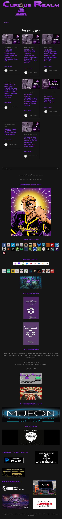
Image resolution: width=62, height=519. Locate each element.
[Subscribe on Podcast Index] (35, 263)
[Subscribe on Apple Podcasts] (15, 263)
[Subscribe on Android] (23, 263)
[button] (3, 414)
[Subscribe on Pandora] (27, 263)
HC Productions (31, 515)
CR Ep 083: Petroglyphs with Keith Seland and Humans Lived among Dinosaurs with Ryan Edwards (50, 55)
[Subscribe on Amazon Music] (19, 263)
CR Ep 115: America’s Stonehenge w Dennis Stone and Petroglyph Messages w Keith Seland (11, 55)
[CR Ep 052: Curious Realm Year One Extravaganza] (51, 84)
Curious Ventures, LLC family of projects (35, 514)
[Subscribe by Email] (39, 263)
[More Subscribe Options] (47, 263)
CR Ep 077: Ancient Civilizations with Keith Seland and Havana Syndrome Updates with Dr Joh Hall (30, 100)
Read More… (8, 66)
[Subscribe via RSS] (43, 263)
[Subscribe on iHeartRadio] (31, 263)
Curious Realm (13, 70)
